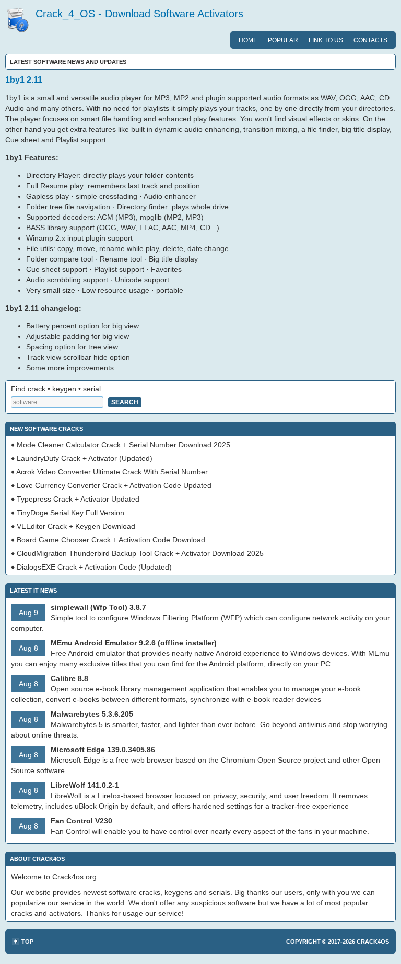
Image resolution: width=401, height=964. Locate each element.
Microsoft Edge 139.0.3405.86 (103, 749)
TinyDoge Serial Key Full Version (70, 512)
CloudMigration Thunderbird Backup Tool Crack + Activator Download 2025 (140, 553)
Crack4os (373, 941)
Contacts (370, 40)
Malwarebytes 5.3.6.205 (92, 714)
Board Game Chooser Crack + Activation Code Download (111, 540)
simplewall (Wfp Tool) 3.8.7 (98, 607)
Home (248, 40)
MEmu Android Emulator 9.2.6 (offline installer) (134, 643)
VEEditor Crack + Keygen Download (76, 526)
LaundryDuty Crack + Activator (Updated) (84, 458)
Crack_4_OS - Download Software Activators (139, 13)
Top (27, 941)
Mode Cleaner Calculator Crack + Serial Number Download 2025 (123, 444)
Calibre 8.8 (69, 678)
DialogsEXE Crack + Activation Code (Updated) (94, 567)
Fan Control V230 (81, 820)
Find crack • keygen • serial (56, 388)
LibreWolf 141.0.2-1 (85, 785)
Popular (283, 40)
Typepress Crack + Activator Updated (78, 499)
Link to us (326, 40)
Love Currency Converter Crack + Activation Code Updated (114, 485)
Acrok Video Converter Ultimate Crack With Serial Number (112, 472)
